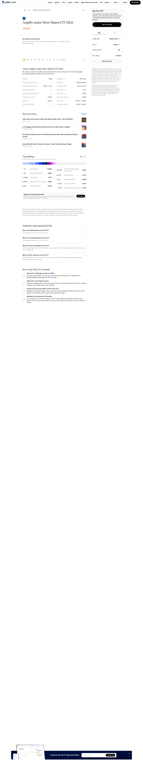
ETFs (63, 2)
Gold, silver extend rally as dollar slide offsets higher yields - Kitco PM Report (47, 119)
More (115, 2)
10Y (54, 60)
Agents (107, 2)
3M (35, 60)
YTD (42, 60)
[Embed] (84, 59)
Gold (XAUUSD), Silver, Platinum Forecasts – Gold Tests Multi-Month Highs (46, 144)
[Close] (129, 753)
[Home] (9, 2)
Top (81, 156)
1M (31, 60)
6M (39, 60)
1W (27, 60)
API (101, 2)
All (57, 60)
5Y (50, 60)
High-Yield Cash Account (89, 2)
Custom (62, 60)
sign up (49, 275)
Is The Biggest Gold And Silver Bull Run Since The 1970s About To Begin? (46, 127)
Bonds (77, 2)
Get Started (135, 2)
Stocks (50, 2)
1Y (46, 60)
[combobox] (114, 39)
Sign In (125, 2)
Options (57, 2)
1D (24, 60)
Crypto (70, 2)
